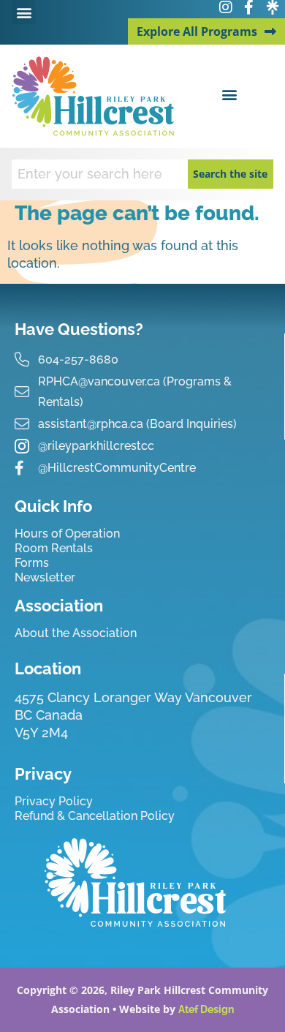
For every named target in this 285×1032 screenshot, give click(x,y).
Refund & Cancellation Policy (95, 816)
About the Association (76, 633)
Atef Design (206, 1009)
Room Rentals (54, 548)
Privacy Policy (54, 801)
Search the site (230, 174)
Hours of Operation (67, 534)
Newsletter (45, 577)
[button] (24, 12)
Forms (32, 563)
